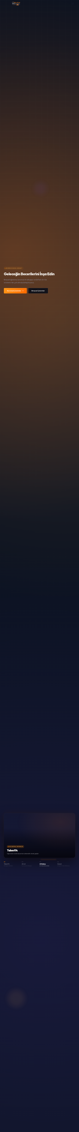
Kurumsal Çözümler (14, 291)
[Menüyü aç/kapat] (73, 3)
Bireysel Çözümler (38, 291)
